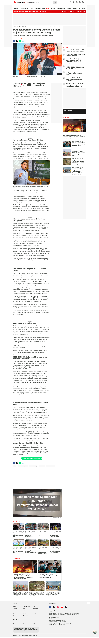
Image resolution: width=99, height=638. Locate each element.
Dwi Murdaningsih (19, 38)
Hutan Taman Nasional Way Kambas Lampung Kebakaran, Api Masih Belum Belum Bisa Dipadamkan (75, 85)
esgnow (69, 8)
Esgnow (15, 613)
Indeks (83, 8)
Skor (34, 606)
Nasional (16, 11)
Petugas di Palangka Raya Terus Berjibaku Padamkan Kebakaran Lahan (74, 73)
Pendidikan (21, 11)
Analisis (24, 610)
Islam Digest (35, 608)
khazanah (37, 8)
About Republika (16, 621)
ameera (16, 8)
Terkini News (66, 117)
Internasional (32, 11)
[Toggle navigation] (14, 2)
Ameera (14, 606)
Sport (26, 11)
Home (14, 26)
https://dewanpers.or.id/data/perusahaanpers (24, 630)
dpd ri (15, 466)
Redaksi (25, 621)
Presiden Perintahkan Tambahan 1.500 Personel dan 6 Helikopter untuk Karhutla (74, 79)
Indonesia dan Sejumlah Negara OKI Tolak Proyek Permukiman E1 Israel (75, 50)
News (18, 26)
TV (79, 8)
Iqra (24, 608)
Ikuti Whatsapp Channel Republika (32, 458)
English (34, 613)
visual (75, 8)
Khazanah (15, 608)
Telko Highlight (42, 11)
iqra (43, 8)
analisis (53, 8)
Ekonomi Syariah (24, 8)
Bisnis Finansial (61, 8)
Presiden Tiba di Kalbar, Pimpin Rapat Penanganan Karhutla (75, 55)
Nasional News (23, 26)
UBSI (37, 11)
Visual (24, 613)
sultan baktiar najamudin (23, 466)
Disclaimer (15, 623)
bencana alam (42, 466)
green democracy (33, 466)
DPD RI (20, 85)
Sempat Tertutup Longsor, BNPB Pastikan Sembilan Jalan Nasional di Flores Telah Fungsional (75, 67)
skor (32, 8)
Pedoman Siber (36, 621)
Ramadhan (25, 615)
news (47, 8)
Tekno (24, 612)
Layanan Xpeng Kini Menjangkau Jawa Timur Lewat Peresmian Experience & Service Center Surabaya (74, 61)
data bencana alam (50, 466)
